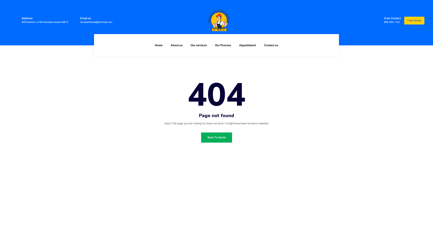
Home (159, 45)
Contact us (271, 45)
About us (177, 45)
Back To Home (217, 137)
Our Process (223, 45)
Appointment (247, 45)
